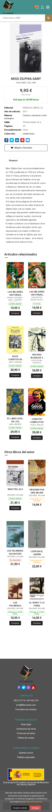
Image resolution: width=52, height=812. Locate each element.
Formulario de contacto (26, 709)
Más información (34, 802)
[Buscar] (48, 17)
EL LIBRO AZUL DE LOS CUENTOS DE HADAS (15, 420)
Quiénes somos (26, 753)
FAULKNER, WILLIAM (26, 82)
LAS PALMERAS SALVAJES (15, 604)
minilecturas (28, 133)
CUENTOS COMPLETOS (37, 420)
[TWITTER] (24, 687)
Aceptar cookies (20, 808)
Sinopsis (13, 160)
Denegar (35, 808)
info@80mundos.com (26, 705)
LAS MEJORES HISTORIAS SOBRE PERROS (36, 293)
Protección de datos (26, 733)
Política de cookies (26, 738)
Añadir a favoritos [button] (23, 147)
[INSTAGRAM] (28, 687)
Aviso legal (26, 724)
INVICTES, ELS (15, 489)
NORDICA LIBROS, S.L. (33, 107)
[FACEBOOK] (19, 687)
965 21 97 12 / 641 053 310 (26, 700)
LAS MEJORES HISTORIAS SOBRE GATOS (15, 293)
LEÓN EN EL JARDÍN (37, 553)
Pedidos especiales (26, 757)
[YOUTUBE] (33, 687)
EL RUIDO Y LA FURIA (36, 604)
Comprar (15, 313)
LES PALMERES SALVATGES (15, 552)
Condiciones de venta (26, 729)
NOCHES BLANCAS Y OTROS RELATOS (37, 356)
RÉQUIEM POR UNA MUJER (37, 491)
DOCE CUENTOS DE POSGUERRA (15, 358)
